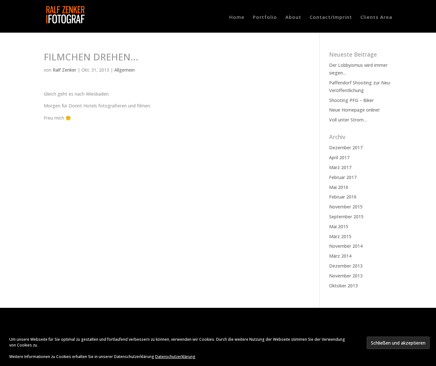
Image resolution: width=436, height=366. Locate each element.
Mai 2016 (338, 187)
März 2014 (340, 256)
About (293, 17)
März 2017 (340, 167)
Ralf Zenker (64, 70)
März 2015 (340, 236)
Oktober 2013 (343, 286)
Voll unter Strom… (348, 120)
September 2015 (346, 217)
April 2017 (339, 157)
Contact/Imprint (331, 17)
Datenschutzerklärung (175, 356)
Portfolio (265, 17)
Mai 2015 (338, 226)
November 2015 (346, 207)
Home (236, 17)
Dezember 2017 (346, 147)
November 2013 (346, 276)
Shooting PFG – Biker (351, 100)
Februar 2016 (343, 197)
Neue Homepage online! (354, 110)
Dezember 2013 (346, 266)
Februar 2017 (343, 177)
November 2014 (346, 246)
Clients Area (376, 17)
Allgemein (124, 70)
